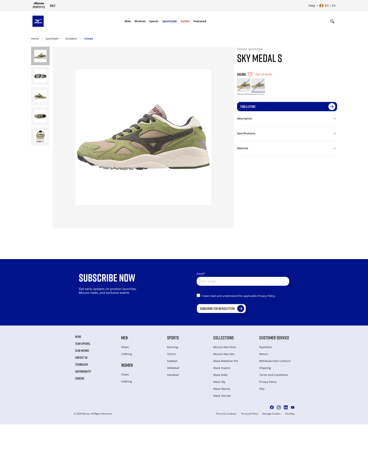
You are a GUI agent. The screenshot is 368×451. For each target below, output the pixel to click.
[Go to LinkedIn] (286, 407)
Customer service (274, 337)
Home (35, 38)
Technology (81, 364)
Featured (200, 21)
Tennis (171, 354)
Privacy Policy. (267, 296)
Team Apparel (82, 344)
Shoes (125, 347)
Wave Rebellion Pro (225, 361)
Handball (173, 375)
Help (312, 5)
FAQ (261, 389)
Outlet (185, 21)
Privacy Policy (267, 382)
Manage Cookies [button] (271, 413)
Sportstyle (169, 21)
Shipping (265, 368)
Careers (79, 378)
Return (263, 354)
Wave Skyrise (221, 389)
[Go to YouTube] (293, 407)
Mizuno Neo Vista (224, 347)
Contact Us (81, 357)
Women (140, 21)
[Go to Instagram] (279, 407)
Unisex (88, 38)
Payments (265, 347)
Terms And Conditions (273, 375)
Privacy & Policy (249, 413)
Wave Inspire (221, 368)
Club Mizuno (82, 351)
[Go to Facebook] (272, 407)
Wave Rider (220, 375)
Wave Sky (219, 382)
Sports (153, 21)
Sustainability (83, 371)
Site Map (290, 413)
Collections (223, 337)
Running (172, 347)
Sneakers (71, 38)
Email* (201, 274)
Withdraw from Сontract (275, 361)
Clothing (126, 354)
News (78, 337)
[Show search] (332, 21)
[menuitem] (128, 21)
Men (128, 21)
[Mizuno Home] (39, 5)
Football (172, 361)
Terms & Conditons (226, 413)
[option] (244, 85)
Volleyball (173, 368)
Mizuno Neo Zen (224, 354)
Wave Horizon (222, 396)
